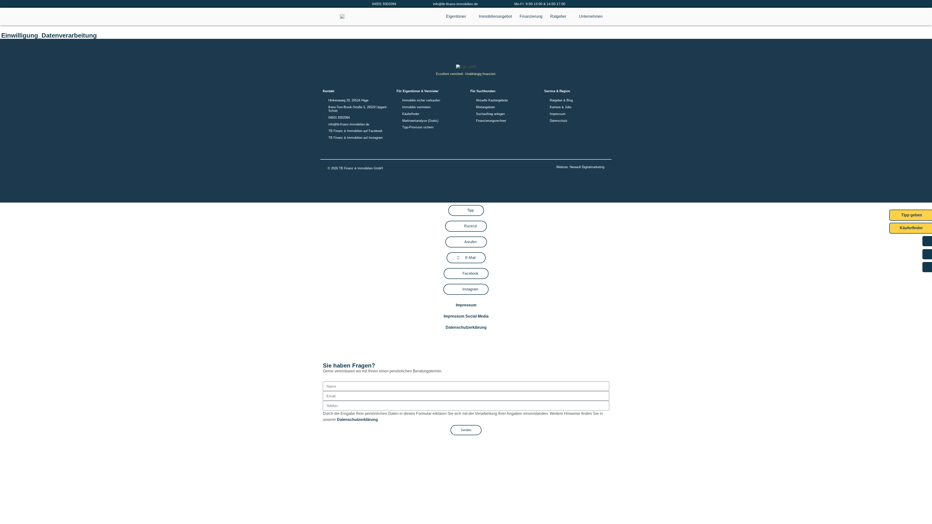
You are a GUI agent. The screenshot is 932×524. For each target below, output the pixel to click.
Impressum (466, 305)
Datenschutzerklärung (466, 327)
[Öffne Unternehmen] (606, 16)
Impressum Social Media (466, 316)
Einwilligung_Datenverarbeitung (49, 35)
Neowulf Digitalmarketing (587, 167)
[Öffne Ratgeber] (569, 16)
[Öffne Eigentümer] (469, 16)
